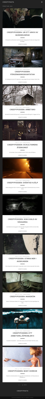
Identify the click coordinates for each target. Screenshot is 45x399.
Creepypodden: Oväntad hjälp (22, 183)
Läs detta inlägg (22, 44)
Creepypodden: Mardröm (22, 297)
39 (22, 384)
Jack (21, 30)
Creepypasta (8, 2)
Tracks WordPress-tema (17, 397)
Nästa (25, 384)
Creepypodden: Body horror (22, 371)
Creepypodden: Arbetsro (22, 110)
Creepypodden (27, 30)
